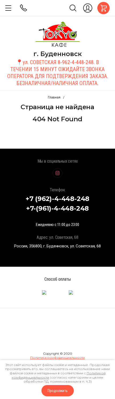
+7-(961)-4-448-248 (57, 208)
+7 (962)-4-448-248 (57, 199)
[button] (8, 8)
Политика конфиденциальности (57, 358)
